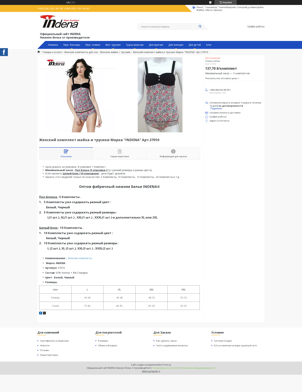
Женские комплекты (80, 258)
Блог (209, 45)
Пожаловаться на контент (166, 367)
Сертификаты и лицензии (54, 340)
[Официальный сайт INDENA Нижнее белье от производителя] (59, 23)
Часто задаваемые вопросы (172, 345)
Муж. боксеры (71, 45)
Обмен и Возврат (107, 345)
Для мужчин (156, 45)
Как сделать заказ (166, 340)
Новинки (53, 45)
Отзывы (44, 350)
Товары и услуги (52, 52)
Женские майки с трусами (115, 52)
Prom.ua (167, 364)
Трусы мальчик (135, 45)
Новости (44, 345)
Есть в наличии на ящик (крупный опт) (235, 345)
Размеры (103, 340)
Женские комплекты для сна (81, 52)
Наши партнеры (49, 354)
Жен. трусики (113, 45)
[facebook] (40, 313)
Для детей (195, 45)
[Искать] (199, 26)
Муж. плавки (92, 45)
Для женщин (175, 45)
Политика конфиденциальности (198, 367)
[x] (44, 313)
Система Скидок (223, 340)
